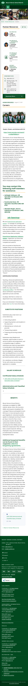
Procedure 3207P (6, 615)
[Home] (3, 2)
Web (4, 571)
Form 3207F (5, 617)
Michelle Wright (12, 70)
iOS (9, 574)
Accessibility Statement (14, 683)
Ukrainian (19, 651)
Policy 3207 (4, 614)
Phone (19, 571)
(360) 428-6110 (10, 78)
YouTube (5, 558)
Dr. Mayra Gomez (14, 588)
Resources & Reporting (7, 622)
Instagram (6, 555)
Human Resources (9, 21)
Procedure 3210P (6, 596)
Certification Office (8, 290)
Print (24, 27)
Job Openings (13, 217)
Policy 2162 (4, 663)
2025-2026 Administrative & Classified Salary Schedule (15, 517)
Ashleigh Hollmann (12, 45)
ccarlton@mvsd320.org (8, 658)
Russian (12, 594)
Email (14, 571)
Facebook (6, 552)
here (10, 304)
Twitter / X (6, 560)
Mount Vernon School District (14, 2)
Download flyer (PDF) (7, 576)
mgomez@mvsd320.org (8, 590)
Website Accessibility (9, 675)
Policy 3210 (4, 594)
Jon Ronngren (12, 34)
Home (2, 21)
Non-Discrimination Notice (8, 599)
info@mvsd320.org (9, 549)
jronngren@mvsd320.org (8, 609)
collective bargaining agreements (11, 445)
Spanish (9, 594)
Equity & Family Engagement (9, 601)
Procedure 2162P (6, 665)
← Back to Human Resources (11, 528)
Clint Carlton (13, 657)
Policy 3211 (4, 649)
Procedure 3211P (6, 651)
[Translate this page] (8, 7)
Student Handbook (6, 619)
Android (13, 574)
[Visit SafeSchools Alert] (14, 580)
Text (9, 571)
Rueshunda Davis (13, 57)
